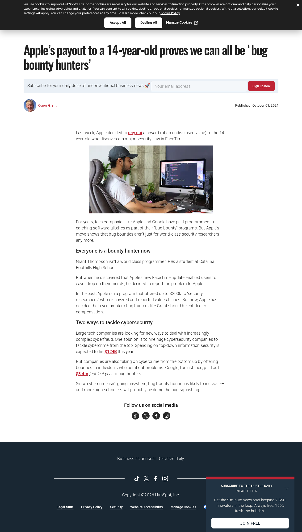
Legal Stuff (65, 507)
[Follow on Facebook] (156, 416)
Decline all (148, 23)
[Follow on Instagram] (166, 416)
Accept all (118, 23)
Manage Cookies (179, 23)
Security (116, 507)
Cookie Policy (170, 13)
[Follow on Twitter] (146, 416)
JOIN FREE (250, 523)
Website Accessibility (146, 507)
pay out (135, 132)
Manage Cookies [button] (183, 507)
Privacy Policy (92, 507)
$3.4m (82, 373)
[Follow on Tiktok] (135, 416)
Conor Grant (47, 105)
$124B (111, 351)
